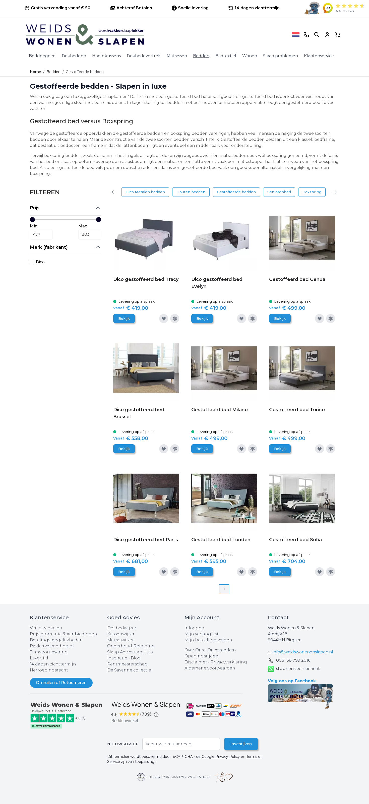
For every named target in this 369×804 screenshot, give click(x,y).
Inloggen (194, 628)
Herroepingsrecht (49, 670)
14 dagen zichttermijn (53, 664)
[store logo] (157, 34)
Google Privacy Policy (221, 756)
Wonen (249, 55)
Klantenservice (319, 55)
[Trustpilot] (68, 714)
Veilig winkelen (46, 628)
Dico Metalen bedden (145, 192)
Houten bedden (190, 192)
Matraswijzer (120, 640)
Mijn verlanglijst (201, 634)
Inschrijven (241, 743)
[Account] (327, 34)
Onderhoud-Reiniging (131, 646)
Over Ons (194, 650)
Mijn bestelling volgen (208, 640)
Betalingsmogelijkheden (56, 640)
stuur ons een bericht (298, 668)
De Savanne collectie (129, 670)
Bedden (201, 55)
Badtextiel (225, 55)
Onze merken (221, 650)
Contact (278, 617)
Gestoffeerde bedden (236, 192)
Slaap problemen (280, 55)
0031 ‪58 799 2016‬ (293, 660)
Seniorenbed (279, 192)
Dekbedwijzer (121, 628)
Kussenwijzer (121, 634)
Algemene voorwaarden (209, 668)
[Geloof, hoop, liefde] (223, 777)
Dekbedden (74, 55)
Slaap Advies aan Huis (130, 652)
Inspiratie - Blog (124, 658)
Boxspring (311, 192)
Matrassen (177, 55)
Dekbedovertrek (144, 55)
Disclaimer (196, 662)
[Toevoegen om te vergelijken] (174, 318)
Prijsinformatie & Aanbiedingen (63, 634)
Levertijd (39, 658)
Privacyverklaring (229, 662)
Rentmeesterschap (127, 664)
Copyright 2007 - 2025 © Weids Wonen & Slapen (180, 777)
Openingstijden (201, 656)
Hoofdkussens (106, 55)
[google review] (145, 712)
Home (35, 72)
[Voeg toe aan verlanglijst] (163, 318)
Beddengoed (42, 55)
